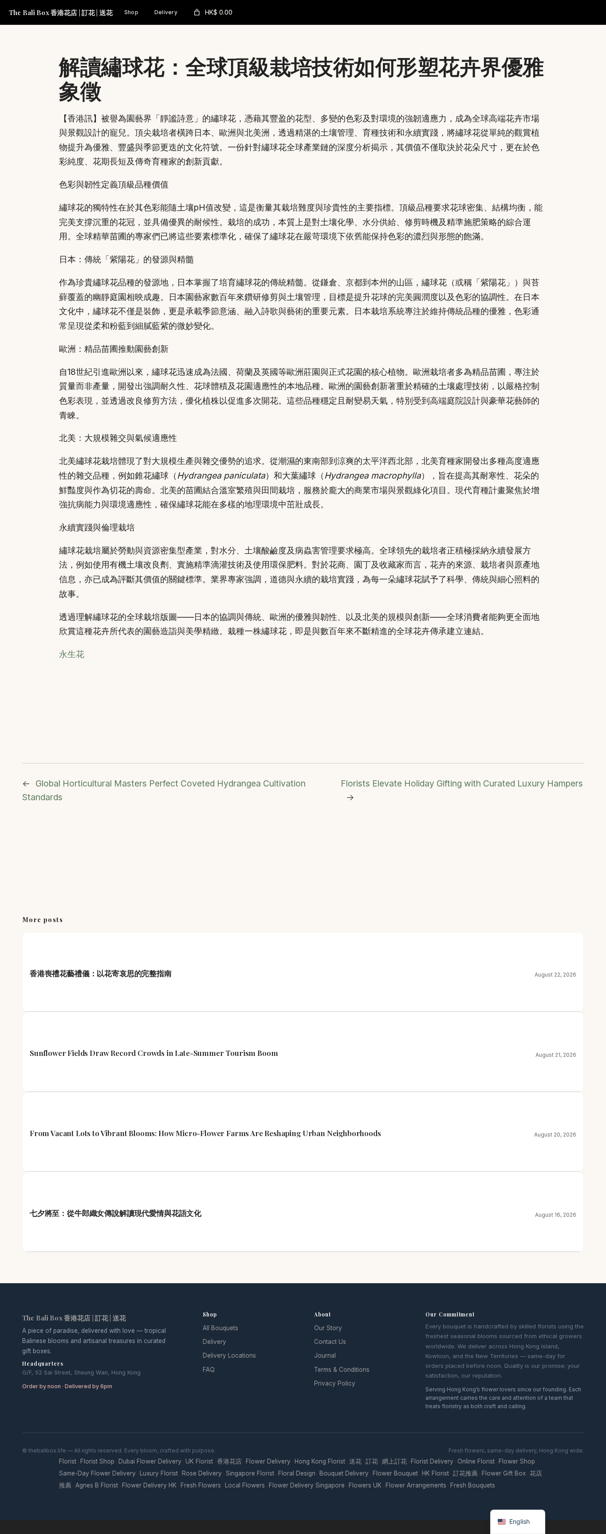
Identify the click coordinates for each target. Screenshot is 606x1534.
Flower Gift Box (504, 1473)
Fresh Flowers (201, 1485)
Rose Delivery (202, 1473)
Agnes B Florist (96, 1485)
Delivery (214, 1341)
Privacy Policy (334, 1383)
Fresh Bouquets (472, 1485)
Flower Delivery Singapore (307, 1485)
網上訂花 (394, 1461)
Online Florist (476, 1461)
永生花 (71, 654)
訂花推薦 (465, 1473)
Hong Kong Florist (320, 1461)
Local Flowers (245, 1485)
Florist (67, 1461)
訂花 (372, 1461)
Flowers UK (365, 1485)
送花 (355, 1461)
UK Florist (199, 1461)
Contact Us (330, 1341)
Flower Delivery (268, 1461)
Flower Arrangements (416, 1485)
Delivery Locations (229, 1355)
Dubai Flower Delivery (149, 1461)
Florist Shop (97, 1461)
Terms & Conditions (342, 1369)
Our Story (328, 1328)
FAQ (209, 1369)
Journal (325, 1355)
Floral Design (296, 1473)
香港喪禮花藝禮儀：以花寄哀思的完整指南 (101, 973)
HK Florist (435, 1473)
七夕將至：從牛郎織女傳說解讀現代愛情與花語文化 (115, 1213)
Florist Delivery (432, 1461)
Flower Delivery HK (149, 1485)
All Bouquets (220, 1328)
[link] (212, 12)
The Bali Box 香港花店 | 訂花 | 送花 (61, 12)
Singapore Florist (250, 1473)
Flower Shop (517, 1461)
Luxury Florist (159, 1473)
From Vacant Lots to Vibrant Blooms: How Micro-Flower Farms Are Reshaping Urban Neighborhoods (205, 1133)
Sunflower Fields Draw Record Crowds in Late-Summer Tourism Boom (154, 1053)
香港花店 (229, 1461)
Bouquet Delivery (344, 1473)
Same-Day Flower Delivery (97, 1473)
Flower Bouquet (395, 1473)
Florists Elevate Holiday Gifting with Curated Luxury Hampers (462, 783)
